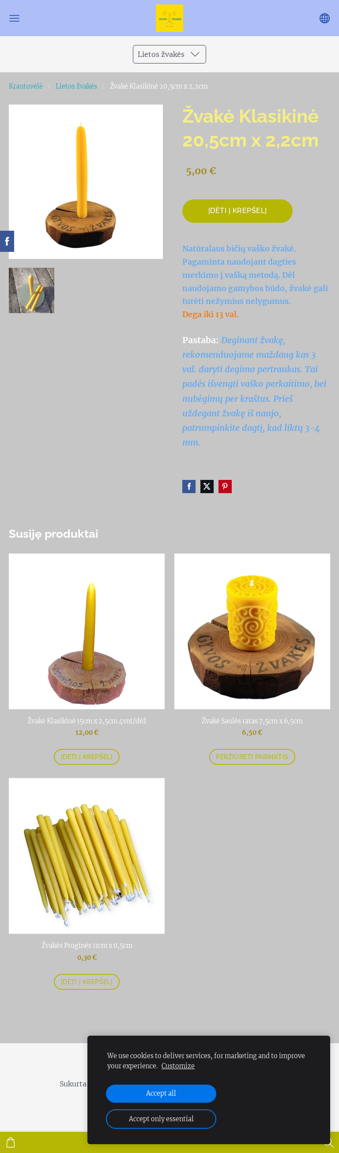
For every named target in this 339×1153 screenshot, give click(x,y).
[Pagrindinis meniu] (14, 18)
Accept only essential (161, 1119)
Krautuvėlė (26, 86)
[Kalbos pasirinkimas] (325, 18)
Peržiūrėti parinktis (252, 756)
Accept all (161, 1093)
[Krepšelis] (10, 1142)
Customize (178, 1066)
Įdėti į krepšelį (237, 210)
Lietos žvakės (76, 86)
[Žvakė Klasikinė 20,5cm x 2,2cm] (31, 290)
